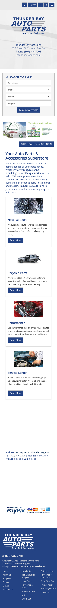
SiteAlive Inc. (40, 566)
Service (6, 582)
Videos (6, 585)
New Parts (26, 571)
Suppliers (7, 578)
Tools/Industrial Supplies (28, 576)
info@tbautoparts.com (28, 54)
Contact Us (46, 592)
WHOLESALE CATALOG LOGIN (36, 143)
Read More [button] (15, 240)
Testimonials (8, 589)
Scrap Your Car (47, 581)
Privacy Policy (47, 585)
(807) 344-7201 (32, 51)
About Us (7, 574)
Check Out (26, 598)
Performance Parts (27, 586)
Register (32, 5)
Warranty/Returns (49, 588)
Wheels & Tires (28, 591)
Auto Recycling (47, 571)
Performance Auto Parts (46, 576)
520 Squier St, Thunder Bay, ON (28, 48)
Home (5, 571)
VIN (23, 595)
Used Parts (27, 581)
